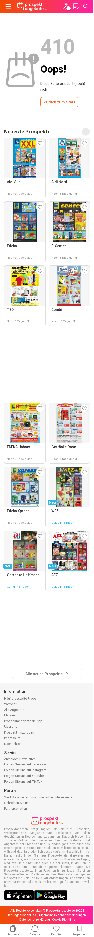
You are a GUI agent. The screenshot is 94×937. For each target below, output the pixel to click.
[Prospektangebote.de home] (32, 6)
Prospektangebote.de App (23, 721)
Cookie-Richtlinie (63, 919)
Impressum (12, 738)
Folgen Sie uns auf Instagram (25, 770)
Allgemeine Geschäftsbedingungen (62, 915)
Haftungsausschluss (21, 915)
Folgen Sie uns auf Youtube (24, 776)
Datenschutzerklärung (34, 919)
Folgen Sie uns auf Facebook (25, 764)
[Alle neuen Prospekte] (86, 132)
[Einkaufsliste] (76, 6)
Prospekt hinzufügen (19, 732)
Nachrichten (12, 744)
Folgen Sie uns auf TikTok (23, 781)
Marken (9, 715)
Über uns (10, 726)
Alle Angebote (14, 710)
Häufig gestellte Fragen (21, 698)
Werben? (10, 704)
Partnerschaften (15, 808)
